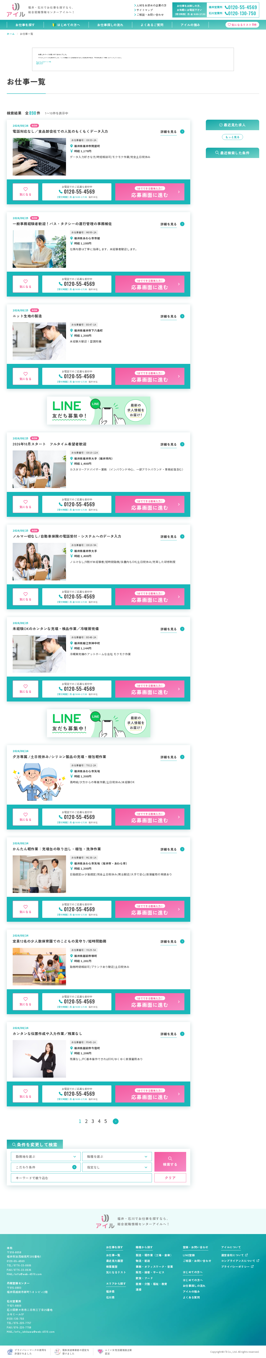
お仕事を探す (25, 24)
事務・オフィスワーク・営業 (154, 1266)
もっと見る (232, 137)
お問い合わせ (39, 63)
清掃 (138, 1289)
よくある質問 (191, 1297)
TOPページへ (39, 64)
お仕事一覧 (113, 1255)
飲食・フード (144, 1278)
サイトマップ (145, 10)
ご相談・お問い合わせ (150, 14)
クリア (170, 1177)
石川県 (110, 1297)
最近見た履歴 (114, 1261)
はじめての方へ (68, 24)
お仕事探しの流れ (110, 24)
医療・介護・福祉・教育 (151, 1284)
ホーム (11, 34)
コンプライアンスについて (238, 1261)
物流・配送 (143, 1261)
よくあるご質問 (152, 24)
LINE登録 (189, 1255)
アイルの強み (190, 24)
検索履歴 (112, 1266)
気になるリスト (116, 1272)
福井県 (110, 1291)
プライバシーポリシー (235, 1266)
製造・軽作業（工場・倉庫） (154, 1255)
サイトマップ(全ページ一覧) (43, 62)
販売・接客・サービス (150, 1272)
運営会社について (232, 1255)
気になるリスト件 (244, 24)
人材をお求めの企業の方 (151, 5)
